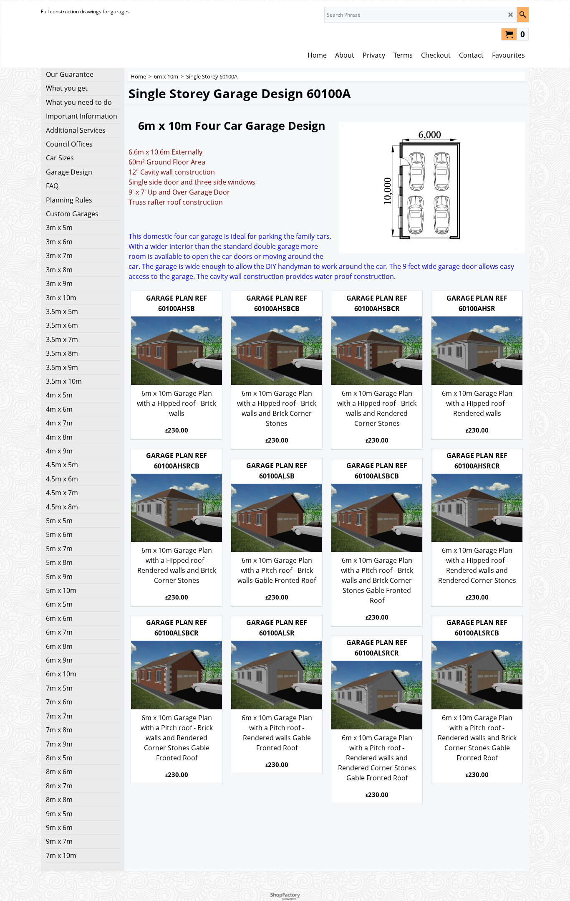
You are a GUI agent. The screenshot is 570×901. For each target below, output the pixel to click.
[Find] (523, 14)
